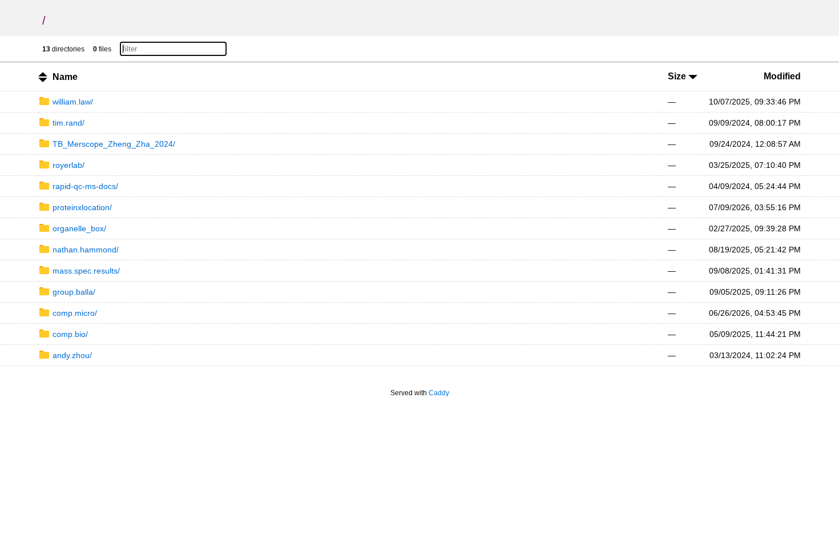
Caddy (439, 393)
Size (678, 76)
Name (65, 77)
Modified (782, 76)
